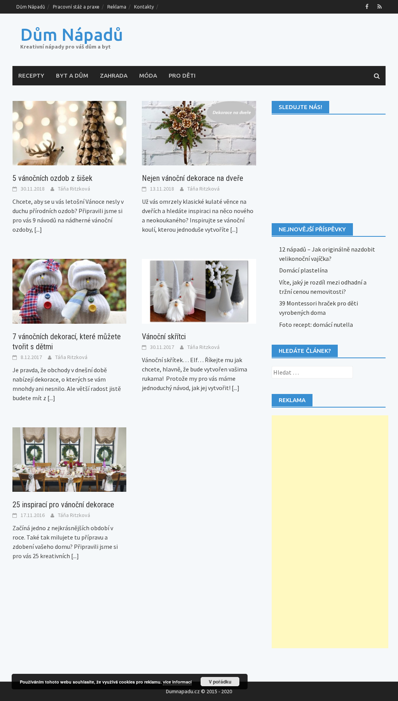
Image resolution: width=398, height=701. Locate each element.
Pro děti (182, 75)
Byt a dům (72, 75)
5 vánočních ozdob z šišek (52, 178)
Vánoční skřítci (164, 336)
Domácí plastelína (303, 270)
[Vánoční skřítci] (199, 290)
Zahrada (113, 75)
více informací (177, 682)
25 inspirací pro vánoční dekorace (63, 504)
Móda (148, 75)
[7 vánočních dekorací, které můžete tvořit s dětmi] (69, 290)
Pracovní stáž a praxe (76, 6)
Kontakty (144, 6)
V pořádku (220, 681)
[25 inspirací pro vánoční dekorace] (69, 459)
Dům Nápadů (30, 6)
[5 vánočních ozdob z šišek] (69, 132)
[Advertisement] (330, 531)
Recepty (31, 75)
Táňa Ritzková (74, 188)
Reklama (116, 6)
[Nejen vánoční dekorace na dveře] (199, 132)
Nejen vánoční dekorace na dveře (192, 178)
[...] (38, 229)
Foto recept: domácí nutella (316, 324)
